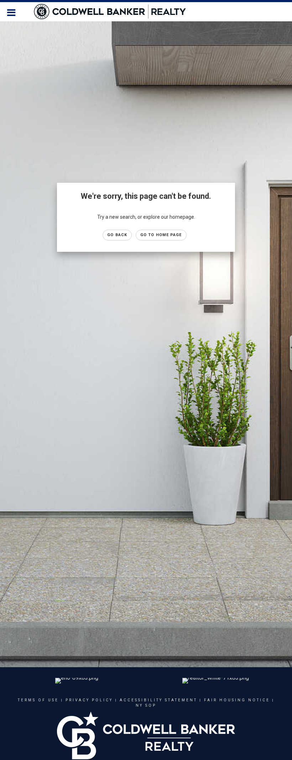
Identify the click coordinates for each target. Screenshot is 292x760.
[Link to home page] (113, 11)
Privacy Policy (89, 700)
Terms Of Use (38, 700)
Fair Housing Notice (237, 700)
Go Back (117, 235)
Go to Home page (161, 235)
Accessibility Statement (158, 700)
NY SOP (146, 705)
